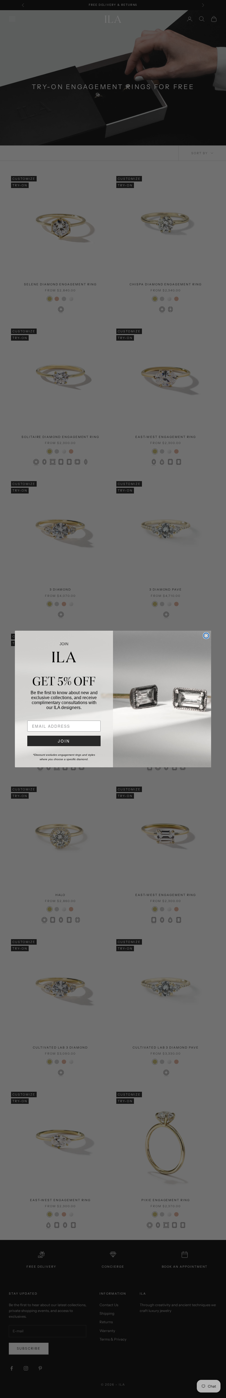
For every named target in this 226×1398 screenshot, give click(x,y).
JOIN (64, 741)
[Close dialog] (206, 635)
